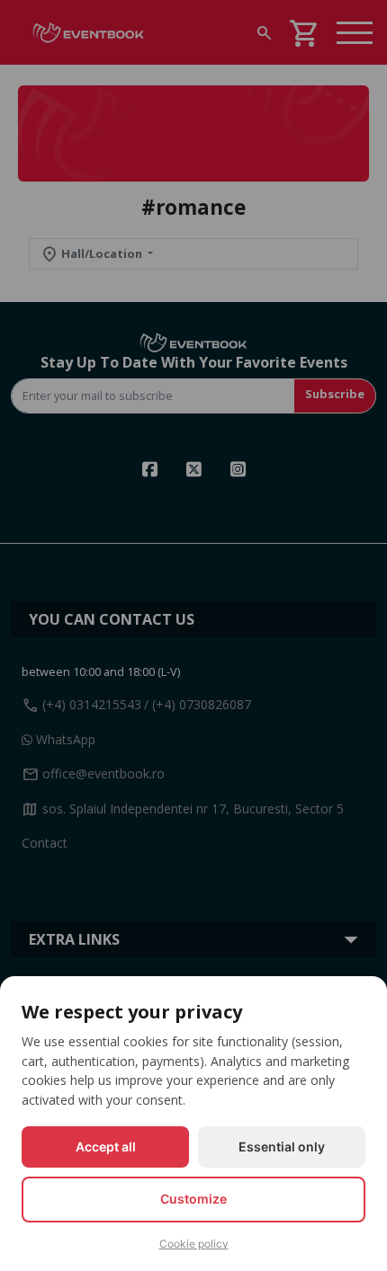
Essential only (281, 1146)
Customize (193, 1198)
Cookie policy (194, 1243)
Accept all (106, 1146)
